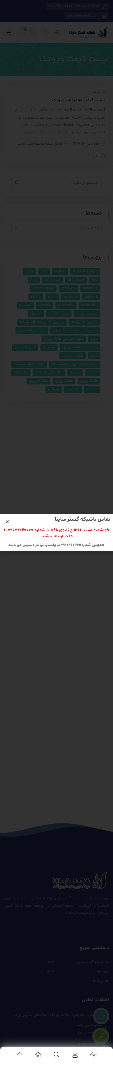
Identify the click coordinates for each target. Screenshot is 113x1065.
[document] (56, 532)
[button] (7, 522)
